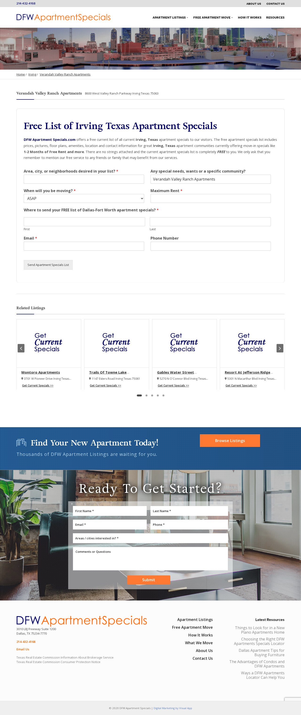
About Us (253, 3)
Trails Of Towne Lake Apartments (108, 374)
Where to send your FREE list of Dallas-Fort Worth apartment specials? (91, 210)
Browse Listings (230, 440)
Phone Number (164, 238)
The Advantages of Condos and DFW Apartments (257, 664)
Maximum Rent (166, 190)
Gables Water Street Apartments (175, 374)
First (27, 229)
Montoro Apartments (40, 372)
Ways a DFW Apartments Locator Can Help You (263, 675)
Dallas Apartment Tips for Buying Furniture (262, 652)
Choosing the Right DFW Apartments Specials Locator (259, 641)
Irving (32, 74)
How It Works (249, 17)
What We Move (199, 642)
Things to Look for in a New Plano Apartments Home (260, 630)
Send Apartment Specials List (48, 265)
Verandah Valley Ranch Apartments (65, 74)
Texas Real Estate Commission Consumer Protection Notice (58, 662)
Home (20, 74)
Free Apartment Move (211, 17)
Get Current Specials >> (37, 385)
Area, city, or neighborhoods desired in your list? (71, 171)
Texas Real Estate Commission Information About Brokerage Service (65, 657)
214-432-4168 (26, 3)
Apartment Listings (169, 17)
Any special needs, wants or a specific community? (198, 171)
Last (153, 229)
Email (30, 238)
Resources (275, 17)
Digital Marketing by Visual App (173, 708)
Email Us (22, 649)
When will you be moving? (50, 190)
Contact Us (275, 3)
